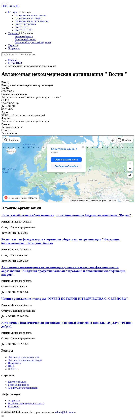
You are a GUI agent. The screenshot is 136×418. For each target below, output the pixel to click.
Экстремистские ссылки (28, 18)
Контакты (13, 406)
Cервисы (13, 33)
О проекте (14, 48)
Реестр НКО (22, 27)
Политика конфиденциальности (26, 403)
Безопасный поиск (25, 39)
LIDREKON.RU (10, 6)
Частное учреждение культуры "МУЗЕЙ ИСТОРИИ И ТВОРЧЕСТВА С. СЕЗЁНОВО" (64, 298)
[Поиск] (34, 54)
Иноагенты (14, 363)
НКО (11, 366)
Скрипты (13, 45)
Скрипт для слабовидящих (23, 387)
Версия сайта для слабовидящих (33, 42)
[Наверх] (2, 416)
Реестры (13, 12)
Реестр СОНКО (23, 30)
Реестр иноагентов (25, 24)
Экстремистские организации (31, 21)
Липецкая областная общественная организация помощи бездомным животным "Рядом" (66, 215)
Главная (12, 60)
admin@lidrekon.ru (65, 412)
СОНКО (13, 369)
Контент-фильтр (24, 36)
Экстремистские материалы (30, 15)
